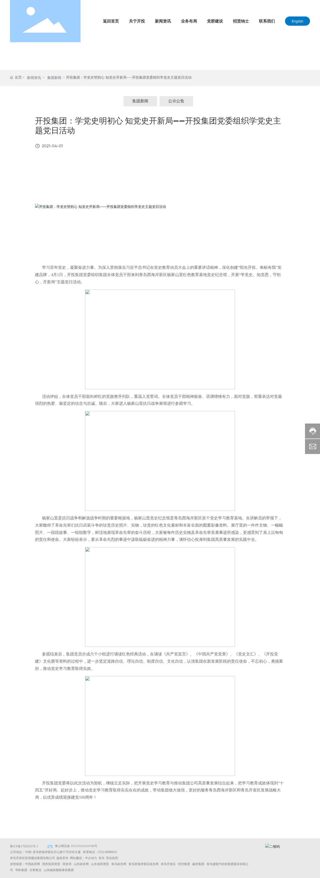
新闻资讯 (34, 78)
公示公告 (176, 101)
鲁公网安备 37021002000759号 (76, 846)
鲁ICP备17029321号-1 (24, 846)
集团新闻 (54, 78)
